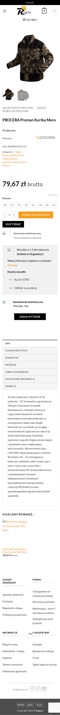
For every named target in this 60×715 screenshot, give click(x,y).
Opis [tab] (7, 343)
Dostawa (12, 265)
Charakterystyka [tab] (16, 350)
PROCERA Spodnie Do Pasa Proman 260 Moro (14, 551)
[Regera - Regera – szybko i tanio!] (24, 11)
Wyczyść (53, 195)
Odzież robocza (17, 155)
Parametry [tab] (12, 357)
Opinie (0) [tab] (10, 386)
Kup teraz (13, 224)
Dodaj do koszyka (36, 214)
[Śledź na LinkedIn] (44, 689)
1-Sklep (16, 152)
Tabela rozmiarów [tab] (16, 372)
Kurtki (5, 155)
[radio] (5, 205)
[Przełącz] (11, 279)
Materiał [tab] (10, 364)
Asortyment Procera (17, 107)
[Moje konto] (54, 11)
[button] (4, 11)
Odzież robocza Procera (24, 109)
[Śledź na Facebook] (32, 689)
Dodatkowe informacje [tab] (20, 379)
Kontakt (30, 2)
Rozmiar (6, 198)
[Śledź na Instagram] (38, 689)
